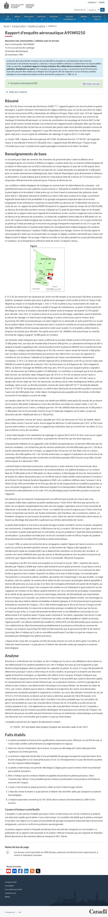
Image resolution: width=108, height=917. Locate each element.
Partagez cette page (92, 84)
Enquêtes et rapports (36, 26)
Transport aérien (19, 26)
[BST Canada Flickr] (14, 871)
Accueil (6, 26)
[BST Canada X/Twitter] (38, 871)
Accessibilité (9, 886)
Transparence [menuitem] (10, 912)
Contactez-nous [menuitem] (97, 17)
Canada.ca (92, 2)
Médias (7, 897)
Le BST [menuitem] (7, 17)
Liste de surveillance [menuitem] (68, 17)
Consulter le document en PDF (23, 83)
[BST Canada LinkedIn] (26, 871)
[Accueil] (19, 5)
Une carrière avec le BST (13, 889)
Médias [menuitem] (84, 16)
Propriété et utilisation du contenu (53, 69)
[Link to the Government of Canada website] (98, 911)
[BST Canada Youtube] (8, 871)
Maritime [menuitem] (42, 16)
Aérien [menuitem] (17, 16)
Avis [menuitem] (19, 912)
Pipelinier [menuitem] (54, 16)
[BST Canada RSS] (32, 871)
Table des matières (18, 92)
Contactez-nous (10, 893)
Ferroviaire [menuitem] (29, 16)
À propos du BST (11, 882)
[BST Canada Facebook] (20, 871)
